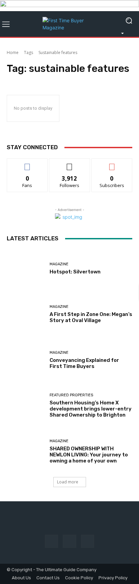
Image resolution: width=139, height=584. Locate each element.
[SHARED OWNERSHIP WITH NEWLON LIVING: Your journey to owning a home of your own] (26, 452)
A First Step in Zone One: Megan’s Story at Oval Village (91, 317)
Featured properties (71, 395)
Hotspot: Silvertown (75, 272)
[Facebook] (51, 541)
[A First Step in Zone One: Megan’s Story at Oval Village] (26, 314)
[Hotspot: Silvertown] (26, 268)
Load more (67, 482)
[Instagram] (69, 541)
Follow (70, 163)
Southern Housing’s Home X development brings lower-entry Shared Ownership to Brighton (91, 409)
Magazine (59, 264)
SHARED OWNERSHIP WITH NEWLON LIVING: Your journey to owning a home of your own (89, 455)
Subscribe (112, 163)
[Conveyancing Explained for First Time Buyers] (26, 360)
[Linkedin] (87, 541)
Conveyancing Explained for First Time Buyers (84, 363)
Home (13, 52)
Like (27, 163)
